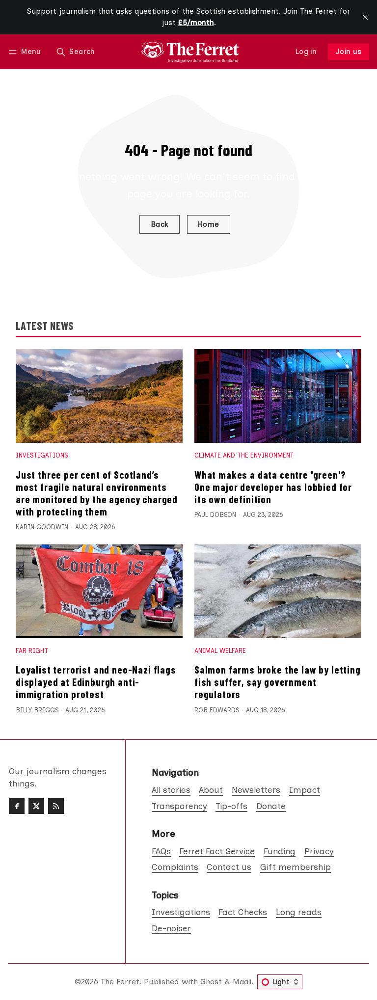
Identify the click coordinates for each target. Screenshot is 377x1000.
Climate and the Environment (244, 455)
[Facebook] (17, 806)
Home (208, 224)
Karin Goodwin (42, 527)
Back (160, 224)
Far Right (32, 650)
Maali (242, 981)
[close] (365, 17)
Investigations (42, 455)
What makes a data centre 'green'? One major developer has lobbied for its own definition (273, 486)
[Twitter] (36, 806)
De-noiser (171, 928)
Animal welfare (220, 650)
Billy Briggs (37, 710)
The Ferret (120, 981)
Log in (306, 51)
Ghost (211, 981)
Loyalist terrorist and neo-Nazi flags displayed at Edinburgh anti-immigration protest (96, 681)
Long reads (299, 912)
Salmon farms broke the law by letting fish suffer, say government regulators (277, 681)
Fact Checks (242, 912)
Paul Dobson (215, 514)
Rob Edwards (216, 710)
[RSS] (56, 806)
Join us (349, 51)
